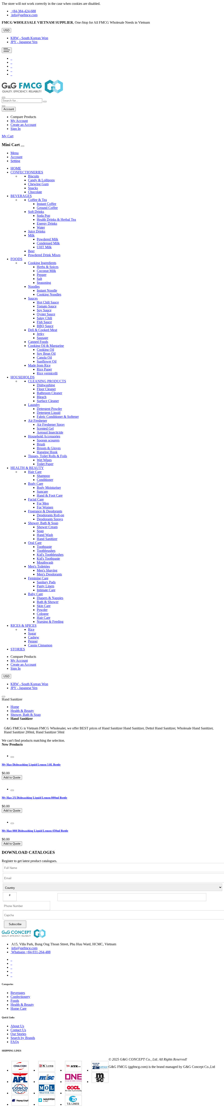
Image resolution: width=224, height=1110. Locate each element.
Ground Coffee (47, 208)
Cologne (43, 614)
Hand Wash (45, 535)
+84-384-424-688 (23, 11)
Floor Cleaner (46, 389)
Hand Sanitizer (47, 539)
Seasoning (44, 282)
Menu (14, 153)
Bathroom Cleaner (49, 393)
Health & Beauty (22, 711)
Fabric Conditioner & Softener (58, 416)
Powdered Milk (47, 239)
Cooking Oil (45, 349)
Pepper (41, 275)
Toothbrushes (46, 550)
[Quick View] (12, 757)
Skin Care (44, 606)
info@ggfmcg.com (24, 15)
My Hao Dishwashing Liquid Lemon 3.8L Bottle (31, 764)
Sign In (15, 129)
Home (14, 707)
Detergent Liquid (48, 413)
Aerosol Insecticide (50, 432)
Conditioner (45, 480)
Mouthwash (45, 562)
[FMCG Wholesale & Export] (32, 92)
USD (6, 30)
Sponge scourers (48, 440)
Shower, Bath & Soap (25, 714)
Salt (39, 279)
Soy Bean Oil (46, 353)
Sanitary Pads (46, 582)
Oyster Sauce (46, 314)
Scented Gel (45, 428)
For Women (45, 507)
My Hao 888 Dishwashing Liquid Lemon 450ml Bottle (35, 830)
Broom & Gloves (49, 448)
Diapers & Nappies (50, 598)
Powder (42, 610)
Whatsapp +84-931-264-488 (31, 952)
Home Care (18, 1008)
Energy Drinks (47, 223)
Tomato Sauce (46, 306)
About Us (17, 1026)
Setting (15, 161)
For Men (43, 503)
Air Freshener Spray (51, 424)
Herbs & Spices (47, 267)
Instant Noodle (47, 290)
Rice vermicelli (47, 373)
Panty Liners (45, 586)
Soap (40, 531)
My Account (19, 121)
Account (16, 157)
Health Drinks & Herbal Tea (56, 219)
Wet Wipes (44, 460)
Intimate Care (46, 590)
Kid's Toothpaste (48, 558)
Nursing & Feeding (50, 621)
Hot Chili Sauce (48, 302)
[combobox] (22, 100)
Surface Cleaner (48, 401)
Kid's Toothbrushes (50, 554)
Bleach (41, 397)
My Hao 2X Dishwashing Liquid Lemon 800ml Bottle (34, 797)
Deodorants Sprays (50, 519)
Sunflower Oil (46, 361)
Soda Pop (43, 215)
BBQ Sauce (45, 326)
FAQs (14, 1042)
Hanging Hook (47, 452)
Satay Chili (44, 318)
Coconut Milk (46, 271)
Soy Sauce (44, 310)
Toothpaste (44, 547)
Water (41, 227)
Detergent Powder (49, 409)
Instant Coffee (46, 204)
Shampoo (43, 476)
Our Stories (18, 1034)
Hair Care (43, 617)
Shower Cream (47, 527)
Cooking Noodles (49, 294)
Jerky (40, 334)
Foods (14, 1000)
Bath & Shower (47, 602)
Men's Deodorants (49, 574)
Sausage (42, 338)
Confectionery (20, 997)
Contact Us (18, 1030)
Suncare (42, 491)
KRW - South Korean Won (29, 38)
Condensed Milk (48, 243)
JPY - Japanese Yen (23, 42)
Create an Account (23, 125)
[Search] (45, 101)
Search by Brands (22, 1038)
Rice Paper (44, 369)
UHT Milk (44, 247)
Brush (41, 444)
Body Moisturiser (49, 487)
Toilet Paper (45, 464)
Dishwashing (46, 385)
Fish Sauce (44, 322)
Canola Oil (44, 357)
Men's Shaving (47, 570)
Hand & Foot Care (50, 495)
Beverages (17, 993)
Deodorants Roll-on (50, 515)
